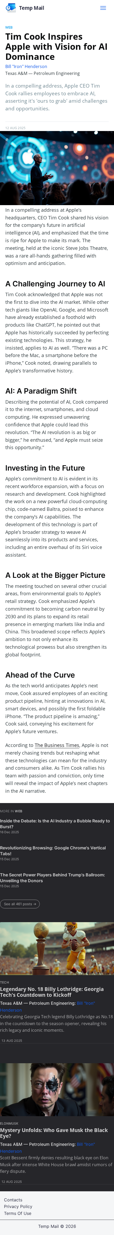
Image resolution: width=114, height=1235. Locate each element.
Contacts (13, 1199)
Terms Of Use (17, 1213)
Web (8, 27)
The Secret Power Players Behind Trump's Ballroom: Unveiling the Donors (52, 877)
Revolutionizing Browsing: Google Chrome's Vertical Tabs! (53, 850)
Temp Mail (48, 1226)
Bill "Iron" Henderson (26, 66)
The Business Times (57, 745)
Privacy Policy (18, 1206)
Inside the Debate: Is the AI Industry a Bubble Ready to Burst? (55, 823)
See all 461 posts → (20, 904)
